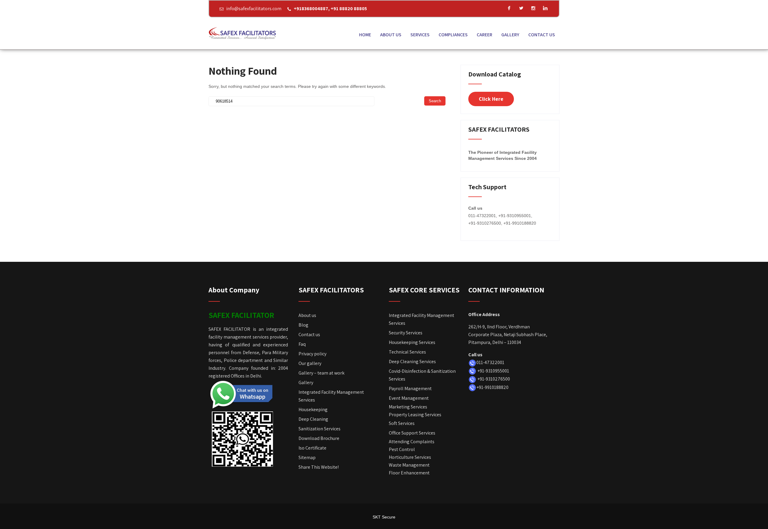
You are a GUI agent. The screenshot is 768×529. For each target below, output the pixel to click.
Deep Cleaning (313, 419)
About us (390, 34)
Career (484, 34)
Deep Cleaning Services (412, 361)
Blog (303, 325)
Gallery (510, 34)
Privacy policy (312, 354)
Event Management (409, 398)
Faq (302, 344)
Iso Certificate (312, 448)
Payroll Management (410, 388)
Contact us (541, 34)
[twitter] (521, 8)
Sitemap (307, 457)
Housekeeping (313, 409)
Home (365, 34)
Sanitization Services (319, 429)
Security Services (405, 333)
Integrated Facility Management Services (331, 396)
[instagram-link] (533, 8)
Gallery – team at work (321, 373)
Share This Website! (318, 467)
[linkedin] (545, 8)
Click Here (491, 98)
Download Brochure (319, 438)
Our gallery (309, 363)
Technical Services (407, 352)
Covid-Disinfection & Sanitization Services (422, 375)
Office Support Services (412, 433)
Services (420, 34)
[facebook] (509, 8)
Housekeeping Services (412, 342)
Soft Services (402, 423)
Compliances (453, 34)
